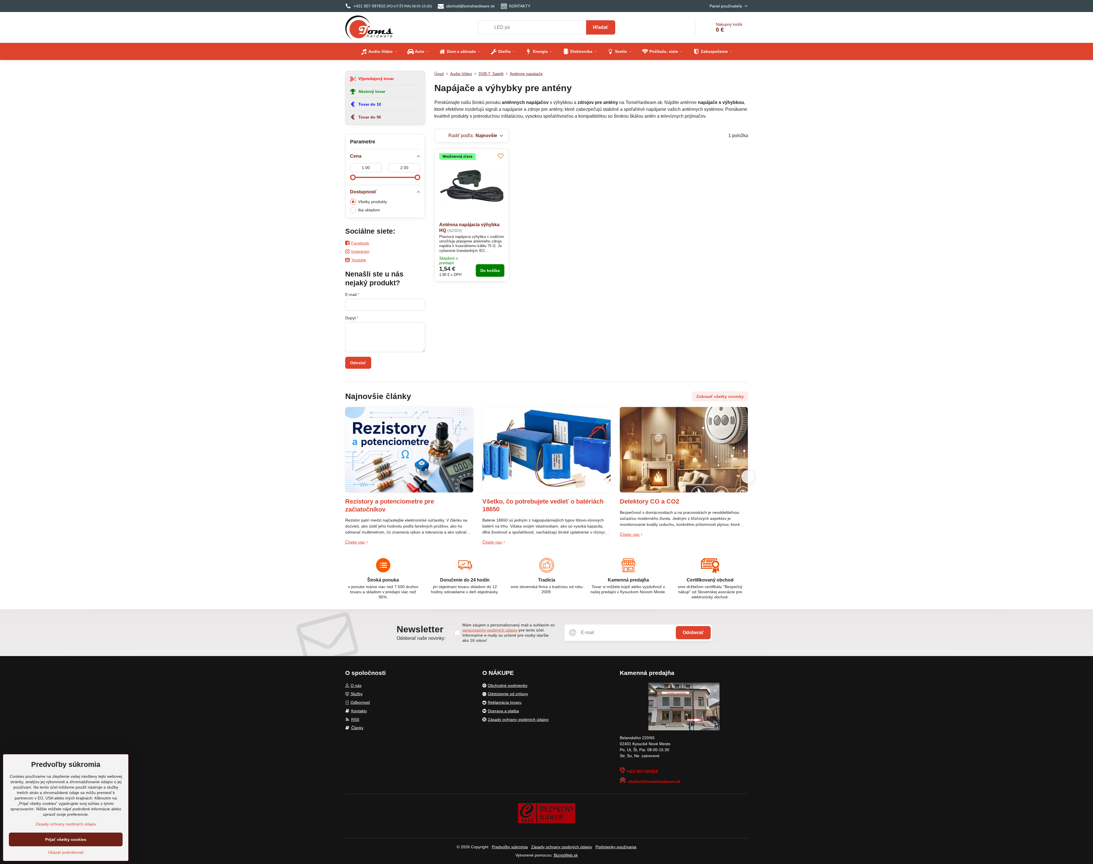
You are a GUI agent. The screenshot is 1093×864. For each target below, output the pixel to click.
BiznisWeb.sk (566, 855)
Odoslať (358, 362)
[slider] (353, 177)
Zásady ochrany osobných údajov (561, 847)
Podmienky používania (616, 847)
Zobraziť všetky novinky (720, 396)
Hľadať (600, 27)
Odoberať (693, 632)
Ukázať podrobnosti (65, 852)
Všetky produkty (372, 201)
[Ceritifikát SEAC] (546, 813)
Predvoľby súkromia (510, 847)
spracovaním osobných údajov (489, 630)
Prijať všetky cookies (65, 839)
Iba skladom (369, 210)
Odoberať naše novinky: (421, 638)
